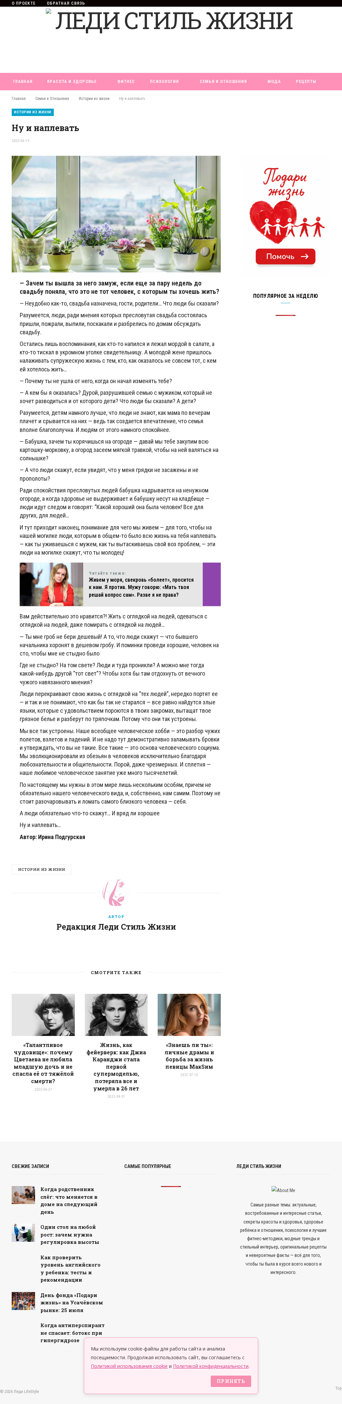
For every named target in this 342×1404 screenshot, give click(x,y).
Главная (23, 81)
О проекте (23, 3)
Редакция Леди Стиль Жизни (116, 927)
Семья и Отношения (223, 81)
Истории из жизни (32, 112)
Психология (164, 81)
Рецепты (306, 81)
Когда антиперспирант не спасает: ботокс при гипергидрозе (72, 1332)
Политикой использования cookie (129, 1366)
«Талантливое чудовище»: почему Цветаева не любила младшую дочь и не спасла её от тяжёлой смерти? (43, 1062)
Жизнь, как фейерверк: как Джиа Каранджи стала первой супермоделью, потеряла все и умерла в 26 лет (116, 1066)
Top (338, 1388)
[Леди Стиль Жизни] (171, 39)
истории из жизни (41, 869)
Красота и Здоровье (71, 81)
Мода (274, 81)
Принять (231, 1381)
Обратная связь (66, 3)
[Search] (197, 99)
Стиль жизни (160, 98)
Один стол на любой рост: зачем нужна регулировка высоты (69, 1234)
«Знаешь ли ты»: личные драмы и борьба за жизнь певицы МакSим (189, 1055)
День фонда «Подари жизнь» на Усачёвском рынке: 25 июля (71, 1302)
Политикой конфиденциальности (210, 1366)
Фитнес (126, 81)
